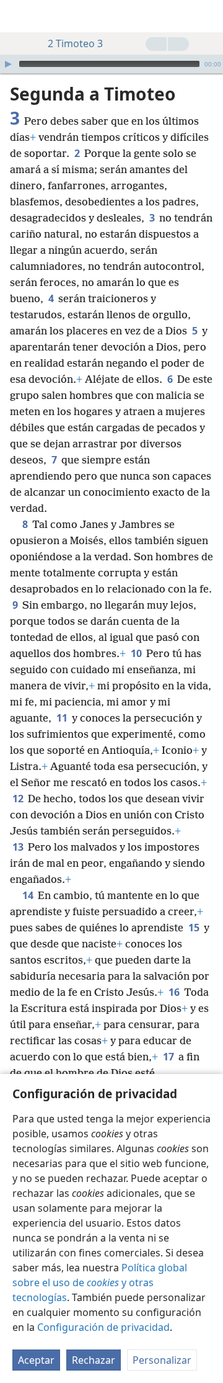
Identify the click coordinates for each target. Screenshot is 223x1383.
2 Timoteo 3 (75, 43)
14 (28, 895)
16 (174, 992)
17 (169, 1056)
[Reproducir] (8, 64)
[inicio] (18, 16)
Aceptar (36, 1360)
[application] (111, 64)
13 (18, 847)
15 (194, 927)
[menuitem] (18, 16)
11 (62, 718)
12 (18, 798)
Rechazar (93, 1360)
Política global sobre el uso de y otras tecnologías (99, 1282)
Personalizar (162, 1360)
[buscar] (207, 16)
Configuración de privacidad (103, 1327)
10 (137, 653)
